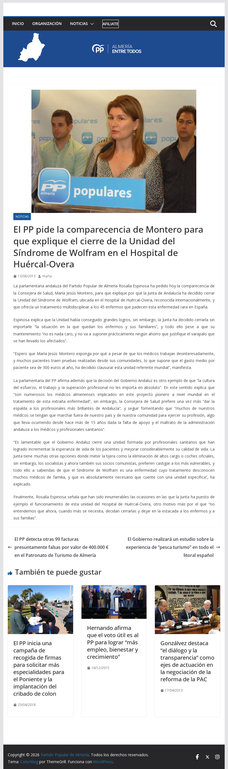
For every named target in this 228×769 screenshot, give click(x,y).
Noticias (79, 23)
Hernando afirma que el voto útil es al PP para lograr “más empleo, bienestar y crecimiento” (112, 642)
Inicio (18, 23)
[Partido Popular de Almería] (113, 34)
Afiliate (110, 23)
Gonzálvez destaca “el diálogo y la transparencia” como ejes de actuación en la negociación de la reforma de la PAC (187, 661)
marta (47, 276)
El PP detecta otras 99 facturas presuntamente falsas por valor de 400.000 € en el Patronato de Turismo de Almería (61, 547)
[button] (91, 24)
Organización (47, 23)
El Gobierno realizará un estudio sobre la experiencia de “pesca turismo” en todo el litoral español (170, 547)
